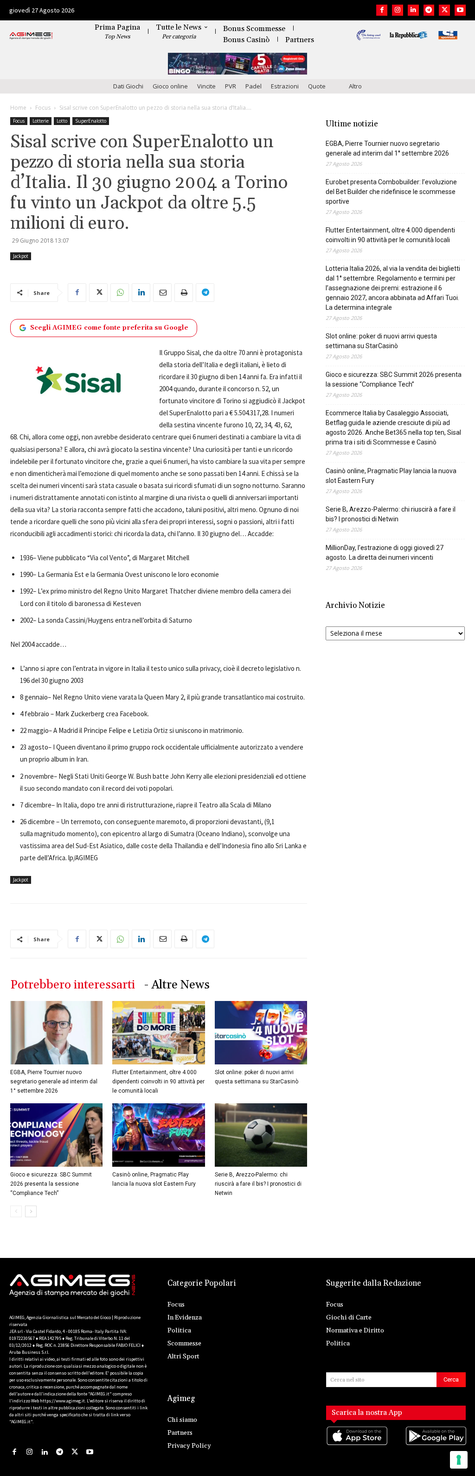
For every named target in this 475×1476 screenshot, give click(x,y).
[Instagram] (397, 10)
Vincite (206, 86)
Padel (253, 86)
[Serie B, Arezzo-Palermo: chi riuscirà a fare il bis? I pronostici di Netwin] (261, 1135)
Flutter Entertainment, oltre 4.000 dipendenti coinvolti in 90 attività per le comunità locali (158, 1081)
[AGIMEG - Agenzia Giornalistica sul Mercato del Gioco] (31, 36)
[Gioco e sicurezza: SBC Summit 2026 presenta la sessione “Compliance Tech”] (56, 1135)
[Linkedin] (413, 10)
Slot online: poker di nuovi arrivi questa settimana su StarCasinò (381, 341)
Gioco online (170, 86)
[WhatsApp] (119, 292)
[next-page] (31, 1211)
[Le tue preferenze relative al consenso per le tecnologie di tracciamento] (459, 1460)
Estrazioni (285, 86)
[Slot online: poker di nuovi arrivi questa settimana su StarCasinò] (261, 1032)
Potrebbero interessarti (72, 985)
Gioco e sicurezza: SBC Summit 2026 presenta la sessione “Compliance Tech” (51, 1183)
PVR (230, 86)
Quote (317, 86)
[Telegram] (429, 10)
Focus (43, 108)
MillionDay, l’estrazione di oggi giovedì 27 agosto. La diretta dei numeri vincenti (384, 552)
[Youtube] (460, 10)
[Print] (183, 292)
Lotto (62, 121)
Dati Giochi (128, 86)
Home (18, 108)
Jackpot (20, 256)
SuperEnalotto (90, 121)
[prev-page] (16, 1211)
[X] (444, 10)
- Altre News (177, 985)
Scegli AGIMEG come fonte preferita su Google (109, 328)
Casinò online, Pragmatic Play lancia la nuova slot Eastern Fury (391, 475)
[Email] (162, 292)
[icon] (356, 1444)
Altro (355, 86)
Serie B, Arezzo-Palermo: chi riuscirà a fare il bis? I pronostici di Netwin (258, 1183)
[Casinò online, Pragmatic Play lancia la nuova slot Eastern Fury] (158, 1135)
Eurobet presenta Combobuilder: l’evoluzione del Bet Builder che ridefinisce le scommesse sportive (391, 191)
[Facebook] (381, 10)
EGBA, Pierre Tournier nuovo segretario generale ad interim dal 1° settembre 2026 (53, 1081)
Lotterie (40, 121)
